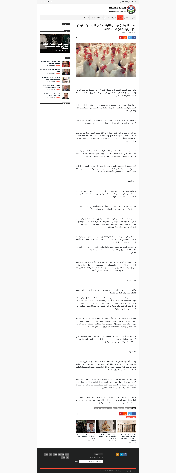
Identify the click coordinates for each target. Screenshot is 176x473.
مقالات (46, 454)
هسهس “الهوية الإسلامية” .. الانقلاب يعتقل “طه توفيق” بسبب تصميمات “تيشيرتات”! (55, 46)
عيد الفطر (97, 408)
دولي (50, 454)
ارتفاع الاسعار (121, 408)
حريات (63, 457)
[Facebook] (51, 2)
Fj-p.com (102, 471)
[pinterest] (121, 37)
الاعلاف (115, 408)
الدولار (110, 408)
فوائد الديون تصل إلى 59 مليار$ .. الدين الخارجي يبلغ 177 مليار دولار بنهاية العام (107, 436)
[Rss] (45, 2)
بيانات (67, 457)
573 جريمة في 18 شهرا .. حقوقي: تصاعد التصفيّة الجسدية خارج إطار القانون (86, 436)
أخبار (63, 454)
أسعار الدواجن (128, 408)
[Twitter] (48, 2)
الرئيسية (67, 454)
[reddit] (125, 37)
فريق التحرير (66, 50)
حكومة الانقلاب (104, 408)
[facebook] (134, 37)
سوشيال (55, 454)
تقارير (123, 32)
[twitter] (130, 37)
